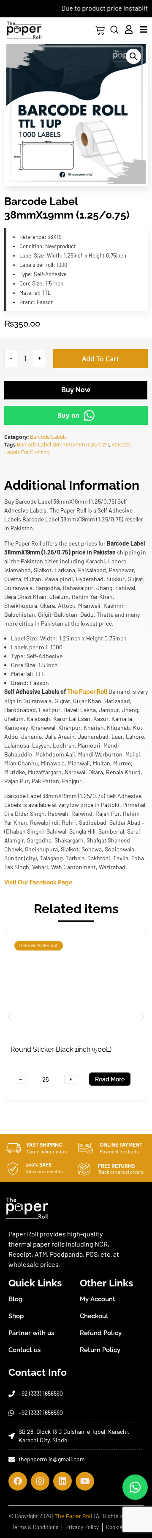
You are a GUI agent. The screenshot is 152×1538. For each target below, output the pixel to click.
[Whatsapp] (135, 1487)
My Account (97, 1299)
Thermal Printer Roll (39, 945)
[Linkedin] (62, 1481)
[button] (133, 56)
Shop (16, 1316)
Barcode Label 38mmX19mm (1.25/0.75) (63, 445)
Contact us (24, 1350)
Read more (110, 1079)
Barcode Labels (48, 437)
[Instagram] (40, 1481)
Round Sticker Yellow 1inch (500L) (63, 1049)
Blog (15, 1299)
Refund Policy (101, 1333)
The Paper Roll (87, 691)
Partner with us (31, 1333)
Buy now (75, 390)
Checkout (94, 1316)
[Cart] (100, 30)
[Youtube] (85, 1481)
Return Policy (100, 1350)
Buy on (68, 415)
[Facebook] (17, 1481)
